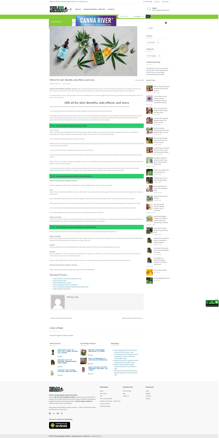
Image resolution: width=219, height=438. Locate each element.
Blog (124, 393)
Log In (147, 391)
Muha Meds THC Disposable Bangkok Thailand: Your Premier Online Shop (160, 261)
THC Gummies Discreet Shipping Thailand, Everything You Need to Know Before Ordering (160, 99)
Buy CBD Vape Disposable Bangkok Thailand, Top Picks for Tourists (161, 120)
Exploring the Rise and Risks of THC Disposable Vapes (160, 188)
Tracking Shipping (105, 406)
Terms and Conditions (106, 398)
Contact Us (111, 9)
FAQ (101, 396)
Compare (148, 396)
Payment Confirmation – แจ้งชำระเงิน (94, 9)
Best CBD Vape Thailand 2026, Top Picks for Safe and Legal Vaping (160, 140)
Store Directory (127, 391)
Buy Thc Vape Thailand (160, 270)
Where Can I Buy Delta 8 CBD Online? (61, 318)
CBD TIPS (58, 83)
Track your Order (105, 403)
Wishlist (148, 398)
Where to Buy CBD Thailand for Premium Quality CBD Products (161, 88)
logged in (59, 335)
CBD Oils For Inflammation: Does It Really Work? (161, 171)
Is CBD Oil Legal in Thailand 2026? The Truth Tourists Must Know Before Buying (161, 150)
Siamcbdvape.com (77, 436)
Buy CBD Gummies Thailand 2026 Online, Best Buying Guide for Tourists (161, 130)
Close (216, 299)
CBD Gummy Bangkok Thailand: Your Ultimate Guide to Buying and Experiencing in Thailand (161, 219)
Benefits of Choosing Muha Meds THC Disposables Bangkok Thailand (161, 240)
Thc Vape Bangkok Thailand (161, 278)
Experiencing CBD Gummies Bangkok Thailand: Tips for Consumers (159, 207)
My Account (165, 1)
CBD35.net (87, 436)
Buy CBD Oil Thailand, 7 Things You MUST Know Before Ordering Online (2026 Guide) (160, 161)
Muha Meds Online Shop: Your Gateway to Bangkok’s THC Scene (161, 250)
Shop (158, 1)
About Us (78, 9)
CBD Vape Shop (72, 297)
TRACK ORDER (148, 1)
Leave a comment (140, 80)
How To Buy (103, 393)
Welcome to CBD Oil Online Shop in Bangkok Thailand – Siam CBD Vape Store (69, 1)
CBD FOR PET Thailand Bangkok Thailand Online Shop (161, 230)
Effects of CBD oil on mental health (133, 318)
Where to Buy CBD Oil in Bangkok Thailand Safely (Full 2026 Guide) (161, 110)
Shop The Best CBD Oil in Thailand (161, 197)
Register (148, 393)
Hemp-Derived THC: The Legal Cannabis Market (160, 179)
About (101, 391)
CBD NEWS (52, 83)
